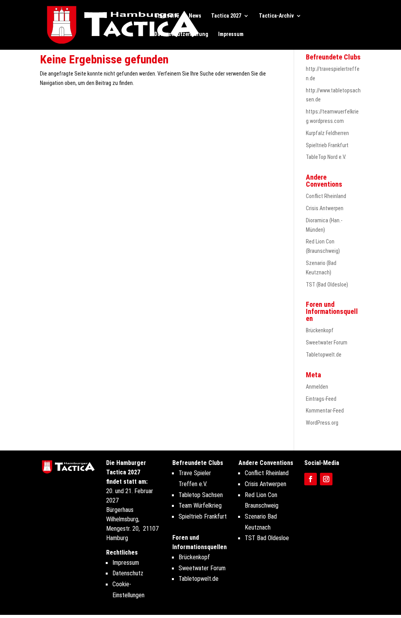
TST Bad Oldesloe (267, 538)
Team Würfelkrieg (200, 505)
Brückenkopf (320, 330)
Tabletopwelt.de (323, 354)
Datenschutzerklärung (181, 34)
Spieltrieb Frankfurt (327, 145)
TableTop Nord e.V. (326, 157)
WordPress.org (322, 423)
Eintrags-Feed (321, 399)
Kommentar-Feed (325, 410)
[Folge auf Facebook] (310, 479)
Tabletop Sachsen (201, 495)
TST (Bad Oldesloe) (327, 284)
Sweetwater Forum (326, 342)
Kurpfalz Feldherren (327, 133)
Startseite (166, 16)
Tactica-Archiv (276, 16)
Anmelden (317, 387)
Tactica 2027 (226, 16)
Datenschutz (127, 573)
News (195, 16)
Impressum (231, 34)
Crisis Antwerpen (324, 208)
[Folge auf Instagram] (326, 479)
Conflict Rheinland (326, 196)
